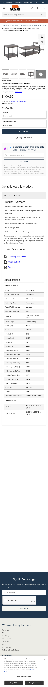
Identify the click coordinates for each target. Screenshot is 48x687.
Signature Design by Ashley (18, 101)
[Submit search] (42, 15)
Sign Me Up (24, 608)
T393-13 (10, 103)
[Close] (44, 659)
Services (5, 641)
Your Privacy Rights (24, 676)
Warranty (11, 267)
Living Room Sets (25, 25)
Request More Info (25, 138)
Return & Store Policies (10, 650)
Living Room (14, 25)
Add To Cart (24, 131)
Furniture (4, 25)
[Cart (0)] (44, 8)
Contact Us (6, 647)
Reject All (13, 683)
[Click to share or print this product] (41, 36)
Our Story (5, 644)
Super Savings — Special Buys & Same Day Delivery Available (24, 2)
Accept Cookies (34, 683)
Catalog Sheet (14, 262)
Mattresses (6, 633)
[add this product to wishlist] (41, 42)
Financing (5, 636)
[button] (3, 8)
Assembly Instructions (17, 257)
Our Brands (6, 638)
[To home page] (15, 8)
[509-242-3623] (38, 8)
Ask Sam (24, 162)
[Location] (32, 8)
